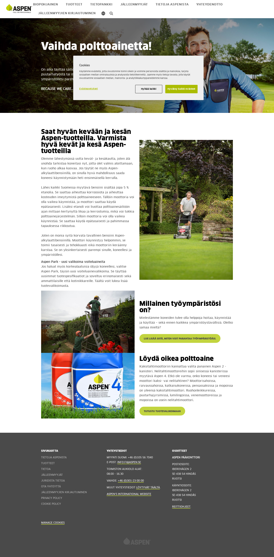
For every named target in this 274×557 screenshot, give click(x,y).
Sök (111, 13)
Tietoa (46, 469)
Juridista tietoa (53, 481)
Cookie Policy (51, 504)
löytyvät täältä (148, 487)
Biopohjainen (45, 4)
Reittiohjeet (181, 507)
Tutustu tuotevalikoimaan (162, 411)
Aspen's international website (129, 494)
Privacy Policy (51, 498)
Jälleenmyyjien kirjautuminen (67, 13)
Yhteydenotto (209, 4)
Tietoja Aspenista (172, 4)
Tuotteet (74, 4)
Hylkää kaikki (148, 89)
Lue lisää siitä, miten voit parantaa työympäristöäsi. (180, 339)
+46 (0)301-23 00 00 (131, 481)
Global (103, 13)
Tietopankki (101, 4)
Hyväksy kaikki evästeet (181, 89)
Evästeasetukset (88, 89)
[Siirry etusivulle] (19, 9)
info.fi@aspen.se (129, 462)
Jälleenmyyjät (134, 4)
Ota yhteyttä (51, 486)
